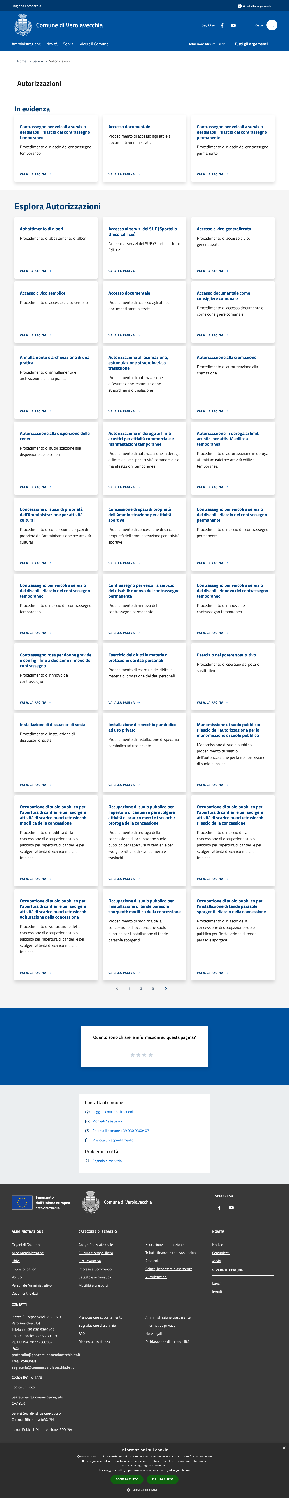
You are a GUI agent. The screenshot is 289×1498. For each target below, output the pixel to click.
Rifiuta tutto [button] (162, 1479)
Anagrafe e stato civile (96, 1244)
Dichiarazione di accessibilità (167, 1341)
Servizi (38, 61)
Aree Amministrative (28, 1252)
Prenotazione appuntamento (100, 1317)
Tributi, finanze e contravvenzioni (171, 1252)
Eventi (217, 1291)
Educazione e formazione (164, 1244)
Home (21, 61)
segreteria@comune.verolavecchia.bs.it (43, 1367)
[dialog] (144, 1470)
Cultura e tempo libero (96, 1252)
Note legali (153, 1333)
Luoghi (217, 1283)
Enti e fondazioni (24, 1269)
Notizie (217, 1244)
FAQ (82, 1333)
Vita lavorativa (90, 1261)
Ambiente (152, 1260)
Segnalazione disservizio (97, 1325)
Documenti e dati (25, 1293)
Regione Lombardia (26, 6)
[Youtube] (231, 25)
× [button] (284, 1448)
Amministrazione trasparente (168, 1317)
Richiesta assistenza (94, 1341)
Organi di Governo (26, 1244)
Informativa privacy (160, 1325)
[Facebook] (220, 25)
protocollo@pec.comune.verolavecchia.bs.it (46, 1354)
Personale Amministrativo (32, 1285)
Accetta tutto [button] (127, 1479)
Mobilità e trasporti (93, 1285)
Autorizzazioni (156, 1277)
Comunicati (221, 1252)
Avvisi (216, 1261)
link (188, 1470)
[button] (144, 1490)
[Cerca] (271, 25)
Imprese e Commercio (95, 1269)
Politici (17, 1277)
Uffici (16, 1261)
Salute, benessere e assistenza (168, 1268)
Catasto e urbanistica (95, 1277)
